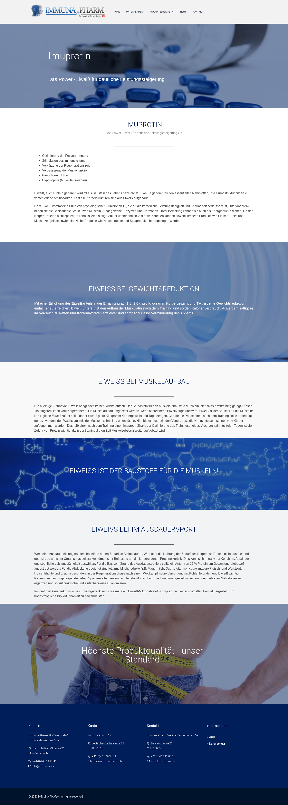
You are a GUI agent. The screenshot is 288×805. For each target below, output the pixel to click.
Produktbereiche (159, 11)
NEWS (183, 11)
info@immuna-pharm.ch (106, 761)
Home (117, 11)
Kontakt (198, 11)
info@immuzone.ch (44, 766)
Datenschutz (217, 743)
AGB (212, 737)
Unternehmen (134, 11)
